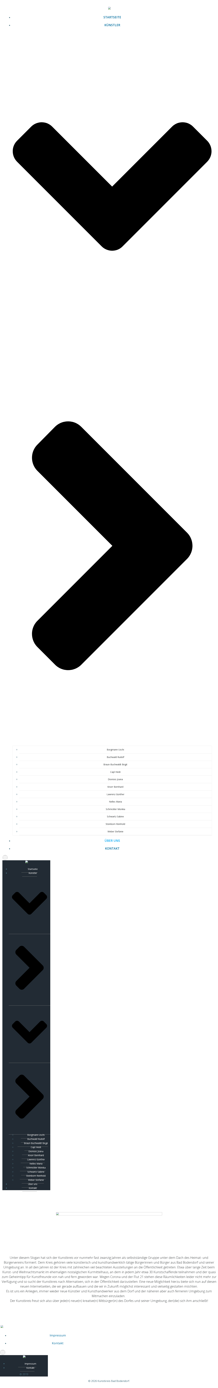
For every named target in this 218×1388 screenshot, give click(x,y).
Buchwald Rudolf (115, 757)
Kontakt (112, 848)
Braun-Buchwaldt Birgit (115, 764)
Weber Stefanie (115, 831)
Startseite (112, 17)
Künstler (33, 873)
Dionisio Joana (115, 779)
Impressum (58, 1335)
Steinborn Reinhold (115, 823)
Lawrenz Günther (115, 794)
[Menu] (109, 857)
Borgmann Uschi (115, 749)
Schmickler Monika (115, 809)
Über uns (112, 841)
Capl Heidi (115, 771)
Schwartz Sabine (115, 816)
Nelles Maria (115, 801)
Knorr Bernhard (115, 786)
